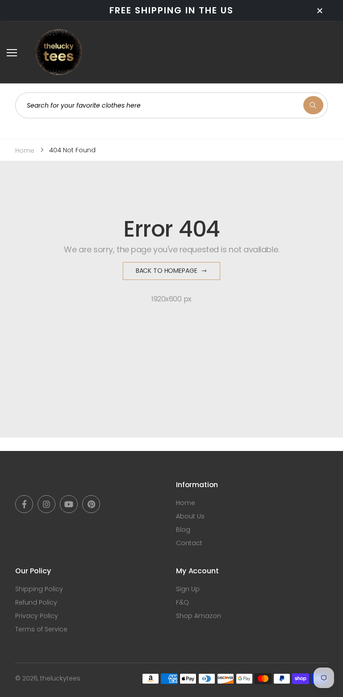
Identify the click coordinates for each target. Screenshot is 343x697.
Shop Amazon (198, 615)
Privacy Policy (36, 615)
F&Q (182, 602)
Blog (183, 529)
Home (185, 502)
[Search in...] (313, 105)
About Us (190, 516)
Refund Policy (36, 602)
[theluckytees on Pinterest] (91, 504)
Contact (189, 542)
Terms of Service (41, 629)
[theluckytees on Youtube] (69, 504)
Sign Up (188, 588)
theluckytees (60, 678)
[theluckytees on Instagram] (46, 504)
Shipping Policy (39, 588)
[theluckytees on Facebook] (24, 504)
